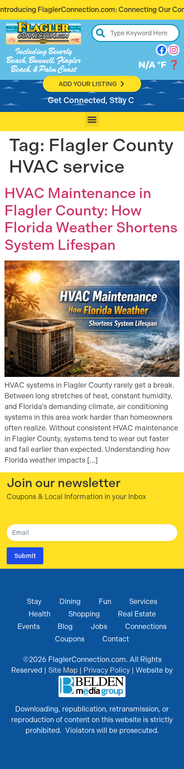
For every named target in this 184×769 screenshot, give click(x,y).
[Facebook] (161, 50)
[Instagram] (174, 50)
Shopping (84, 614)
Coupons (69, 639)
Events (28, 626)
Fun (105, 601)
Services (143, 601)
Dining (70, 601)
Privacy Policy (107, 670)
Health (39, 614)
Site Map (63, 670)
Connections (146, 626)
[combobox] (136, 33)
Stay (34, 601)
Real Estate (137, 614)
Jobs (99, 626)
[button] (92, 119)
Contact (115, 639)
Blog (65, 626)
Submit (25, 555)
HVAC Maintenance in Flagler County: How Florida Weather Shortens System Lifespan (90, 219)
